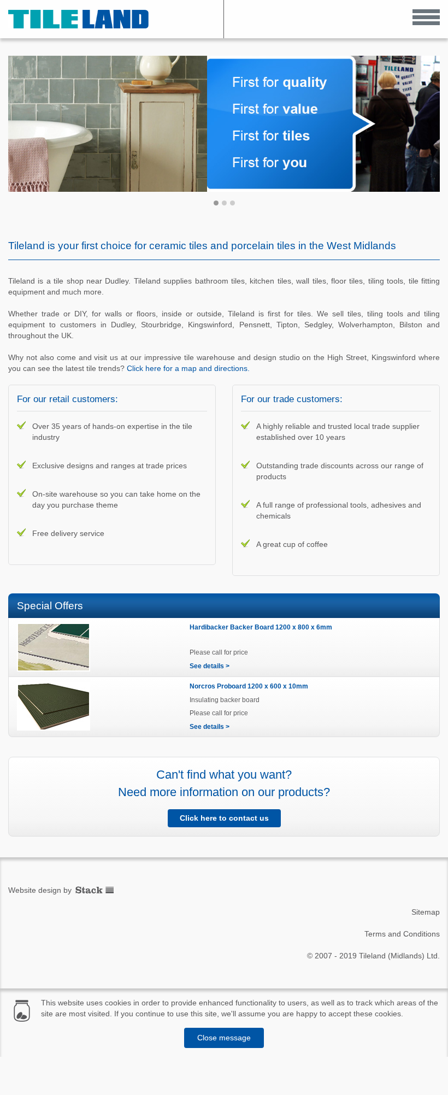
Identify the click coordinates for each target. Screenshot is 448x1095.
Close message (224, 1037)
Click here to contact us (224, 818)
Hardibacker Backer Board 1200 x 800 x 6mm (261, 627)
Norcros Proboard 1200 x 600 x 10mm (249, 686)
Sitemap (425, 912)
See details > (209, 666)
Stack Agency (94, 890)
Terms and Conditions (402, 933)
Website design (34, 890)
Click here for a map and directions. (188, 368)
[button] (426, 17)
